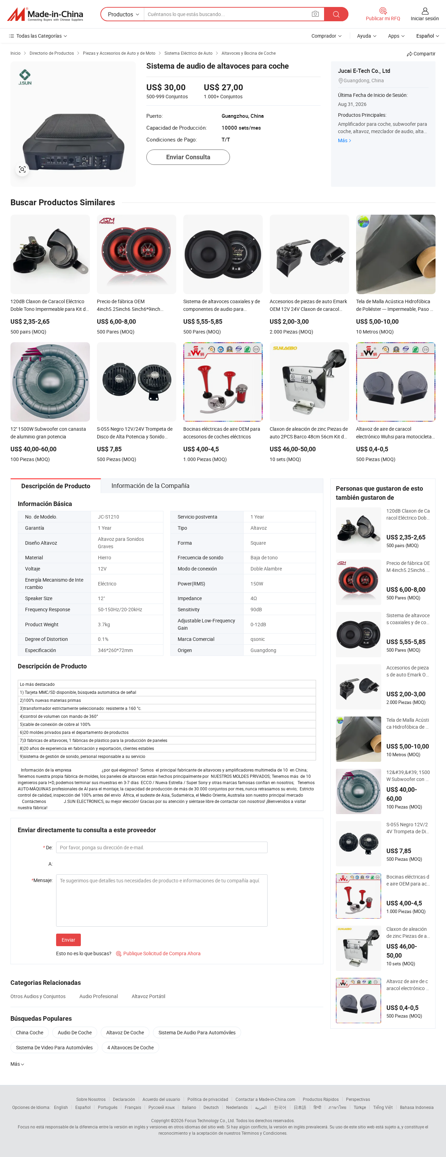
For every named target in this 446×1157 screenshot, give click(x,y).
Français (133, 1107)
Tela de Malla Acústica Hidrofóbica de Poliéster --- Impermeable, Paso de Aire (407, 723)
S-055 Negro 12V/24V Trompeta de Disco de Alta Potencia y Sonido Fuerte (407, 828)
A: (50, 863)
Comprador (324, 35)
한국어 (280, 1107)
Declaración (124, 1099)
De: (48, 847)
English (61, 1107)
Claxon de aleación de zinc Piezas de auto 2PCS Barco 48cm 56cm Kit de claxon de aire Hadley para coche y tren (408, 933)
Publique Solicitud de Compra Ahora (158, 953)
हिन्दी (317, 1107)
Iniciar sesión (425, 18)
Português (107, 1107)
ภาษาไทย (337, 1107)
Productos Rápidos (321, 1099)
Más (342, 140)
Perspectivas (358, 1099)
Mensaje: (42, 880)
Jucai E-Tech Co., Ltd (364, 71)
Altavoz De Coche (125, 1032)
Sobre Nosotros (91, 1099)
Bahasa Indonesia (417, 1107)
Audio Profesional (98, 996)
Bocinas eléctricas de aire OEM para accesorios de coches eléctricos (407, 880)
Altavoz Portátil (148, 996)
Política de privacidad (207, 1099)
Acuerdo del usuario (161, 1099)
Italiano (189, 1107)
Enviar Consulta (188, 157)
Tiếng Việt (383, 1107)
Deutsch (211, 1107)
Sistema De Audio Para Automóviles (197, 1032)
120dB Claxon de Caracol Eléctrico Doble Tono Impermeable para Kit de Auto (408, 514)
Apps (393, 35)
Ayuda (364, 35)
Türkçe (360, 1107)
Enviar (68, 939)
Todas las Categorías (39, 35)
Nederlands (237, 1107)
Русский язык (161, 1107)
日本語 (300, 1107)
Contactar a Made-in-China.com (265, 1099)
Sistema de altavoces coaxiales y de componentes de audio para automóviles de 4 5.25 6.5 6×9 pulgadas (408, 619)
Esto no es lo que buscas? (84, 953)
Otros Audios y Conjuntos (38, 996)
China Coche (29, 1032)
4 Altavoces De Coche (130, 1047)
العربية (261, 1107)
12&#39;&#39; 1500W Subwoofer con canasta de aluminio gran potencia (408, 776)
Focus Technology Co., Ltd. (210, 1120)
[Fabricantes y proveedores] (45, 14)
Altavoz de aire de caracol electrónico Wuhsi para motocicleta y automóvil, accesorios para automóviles (408, 985)
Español (83, 1107)
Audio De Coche (75, 1032)
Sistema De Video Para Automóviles (54, 1047)
